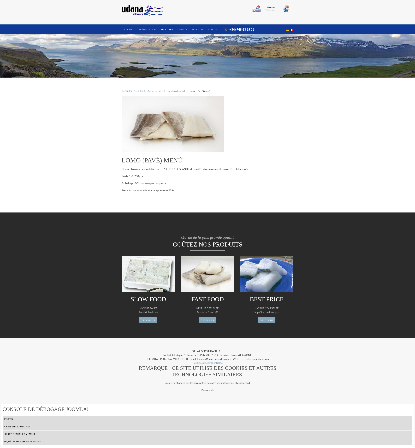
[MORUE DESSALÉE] (207, 274)
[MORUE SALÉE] (148, 274)
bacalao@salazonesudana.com (214, 358)
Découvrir (148, 320)
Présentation (147, 29)
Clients (182, 29)
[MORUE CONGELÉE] (266, 274)
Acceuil (129, 29)
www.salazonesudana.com (254, 358)
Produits (167, 29)
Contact (214, 29)
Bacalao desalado (176, 90)
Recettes (197, 29)
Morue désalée (155, 90)
